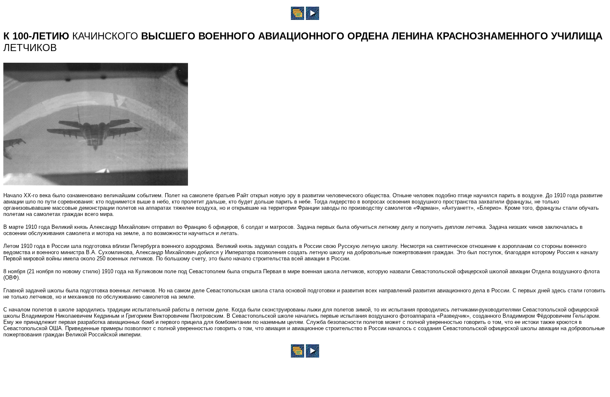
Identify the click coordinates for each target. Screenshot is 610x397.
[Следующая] (312, 17)
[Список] (297, 17)
